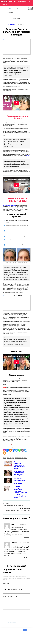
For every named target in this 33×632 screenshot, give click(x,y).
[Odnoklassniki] (10, 450)
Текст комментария (10, 596)
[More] (4, 453)
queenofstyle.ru (12, 622)
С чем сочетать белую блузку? (13, 505)
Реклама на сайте (24, 1)
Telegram (4, 4)
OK (25, 630)
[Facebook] (13, 450)
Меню (17, 18)
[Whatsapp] (19, 450)
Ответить (26, 537)
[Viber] (22, 450)
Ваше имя (6, 583)
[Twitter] (16, 450)
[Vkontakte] (7, 450)
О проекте (12, 1)
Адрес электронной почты (12, 589)
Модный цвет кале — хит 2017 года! (18, 511)
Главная (4, 1)
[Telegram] (25, 450)
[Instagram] (4, 450)
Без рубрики (11, 24)
